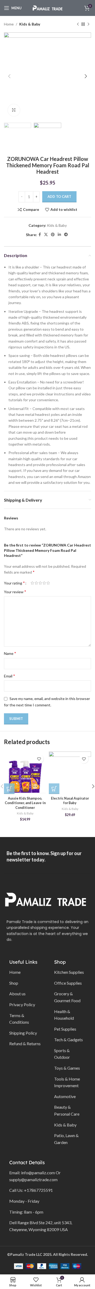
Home (9, 24)
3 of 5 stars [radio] (40, 583)
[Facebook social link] (39, 234)
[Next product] (88, 24)
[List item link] (25, 972)
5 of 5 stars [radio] (48, 583)
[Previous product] (77, 24)
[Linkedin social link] (59, 234)
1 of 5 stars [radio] (32, 583)
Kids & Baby (29, 24)
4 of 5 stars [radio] (44, 583)
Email (9, 675)
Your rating (14, 583)
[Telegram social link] (66, 234)
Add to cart (59, 196)
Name (10, 653)
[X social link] (45, 234)
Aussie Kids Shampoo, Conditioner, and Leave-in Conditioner (25, 803)
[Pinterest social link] (52, 234)
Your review (15, 591)
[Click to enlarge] (14, 110)
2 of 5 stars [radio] (36, 583)
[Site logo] (47, 7)
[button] (9, 788)
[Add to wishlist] (39, 758)
